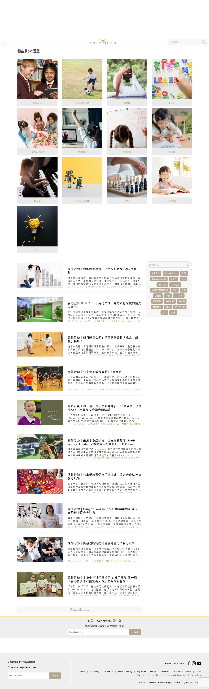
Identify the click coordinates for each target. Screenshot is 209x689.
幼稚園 (158, 295)
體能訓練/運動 (136, 424)
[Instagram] (194, 663)
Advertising (196, 675)
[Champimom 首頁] (84, 40)
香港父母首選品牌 (160, 290)
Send (135, 631)
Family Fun (135, 321)
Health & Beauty (125, 672)
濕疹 (168, 306)
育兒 (183, 278)
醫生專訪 (162, 284)
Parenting (165, 672)
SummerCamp (170, 273)
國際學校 (157, 301)
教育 (124, 424)
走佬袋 (174, 278)
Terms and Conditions (176, 675)
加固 (184, 273)
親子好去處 (180, 306)
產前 (184, 290)
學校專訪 (157, 306)
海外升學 (170, 301)
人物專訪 (175, 284)
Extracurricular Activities (125, 286)
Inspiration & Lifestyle (111, 321)
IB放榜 (182, 301)
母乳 (164, 312)
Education (98, 286)
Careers (140, 675)
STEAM (115, 595)
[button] (3, 42)
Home (82, 672)
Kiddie (198, 672)
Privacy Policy (155, 675)
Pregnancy (94, 672)
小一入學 (179, 295)
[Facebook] (188, 663)
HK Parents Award (182, 672)
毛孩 (173, 312)
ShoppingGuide (159, 278)
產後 (175, 290)
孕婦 (168, 295)
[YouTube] (199, 663)
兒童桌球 (156, 273)
